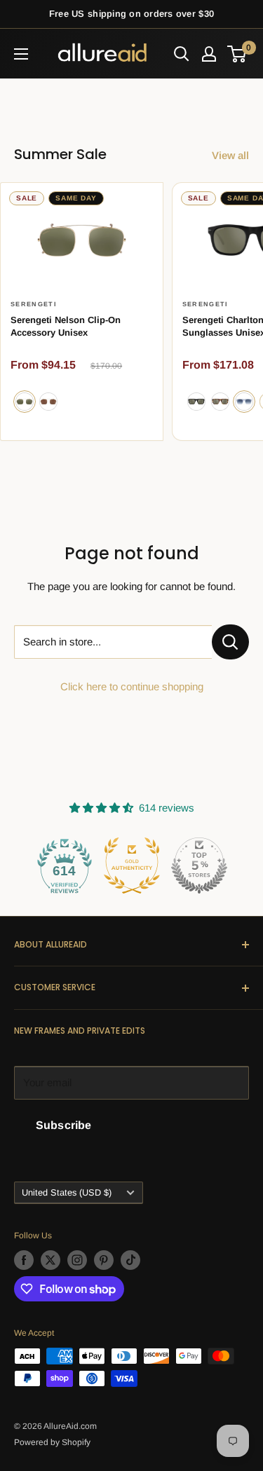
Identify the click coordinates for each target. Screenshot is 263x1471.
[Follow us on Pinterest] (104, 1260)
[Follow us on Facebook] (24, 1260)
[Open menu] (21, 54)
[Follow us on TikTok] (130, 1260)
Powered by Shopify (52, 1442)
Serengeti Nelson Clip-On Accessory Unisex (66, 326)
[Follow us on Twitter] (50, 1260)
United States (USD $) (67, 1192)
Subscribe (63, 1125)
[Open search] (181, 54)
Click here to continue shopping (131, 686)
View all (230, 155)
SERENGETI (34, 304)
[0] (237, 54)
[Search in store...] (230, 641)
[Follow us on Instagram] (77, 1260)
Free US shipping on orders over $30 (131, 13)
